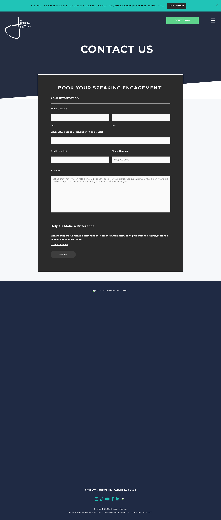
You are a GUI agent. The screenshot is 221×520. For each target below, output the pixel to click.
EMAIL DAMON (177, 6)
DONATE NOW (59, 244)
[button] (217, 5)
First (53, 125)
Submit (63, 254)
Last (113, 125)
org (160, 5)
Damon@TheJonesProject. (140, 5)
